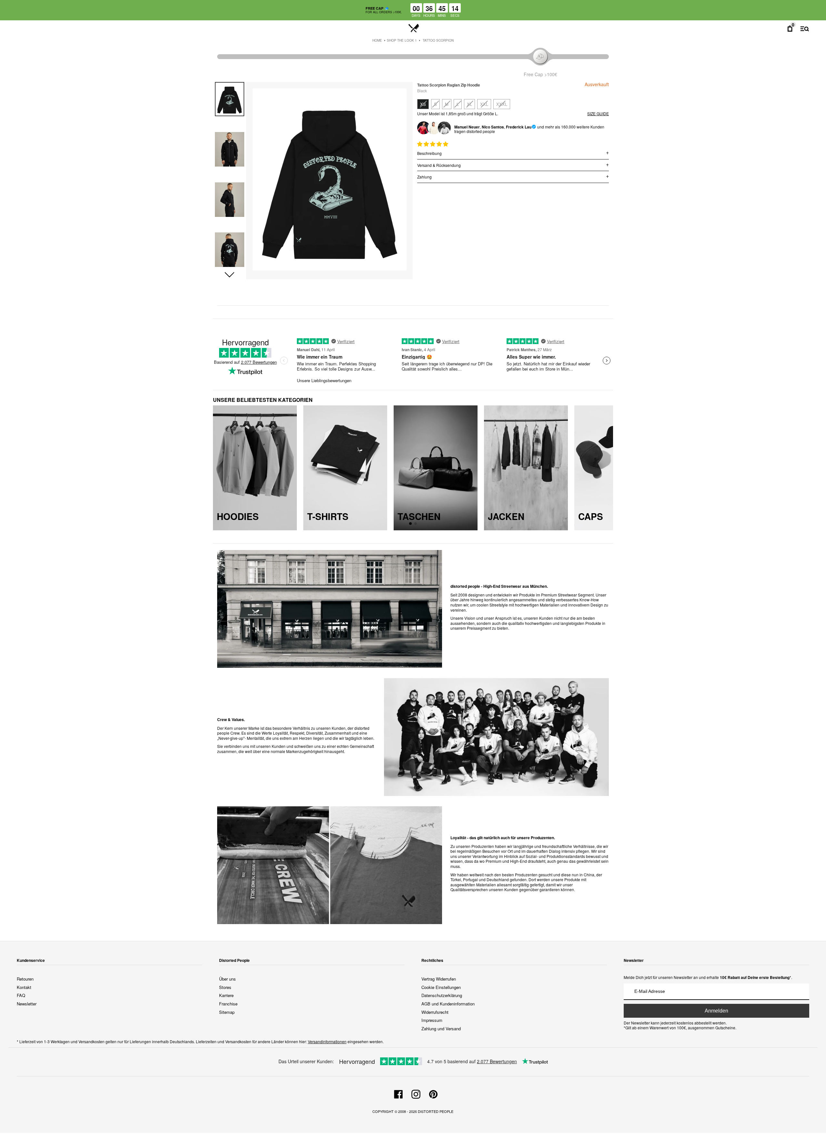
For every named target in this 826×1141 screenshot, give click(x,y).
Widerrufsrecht (434, 1012)
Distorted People (435, 1111)
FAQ (21, 995)
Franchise (228, 1004)
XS (423, 104)
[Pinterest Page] (433, 1093)
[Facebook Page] (398, 1093)
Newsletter (26, 1004)
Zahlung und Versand (441, 1028)
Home (377, 40)
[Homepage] (413, 28)
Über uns (227, 979)
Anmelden (716, 1011)
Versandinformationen (327, 1041)
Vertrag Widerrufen (438, 979)
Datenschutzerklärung (441, 995)
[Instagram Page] (415, 1093)
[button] (229, 275)
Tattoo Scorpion (438, 40)
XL (469, 104)
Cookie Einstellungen (441, 987)
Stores (225, 987)
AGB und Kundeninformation (448, 1004)
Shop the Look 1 (402, 40)
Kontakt (24, 987)
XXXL (501, 104)
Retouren (25, 979)
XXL (484, 104)
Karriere (226, 995)
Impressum (431, 1020)
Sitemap (227, 1012)
